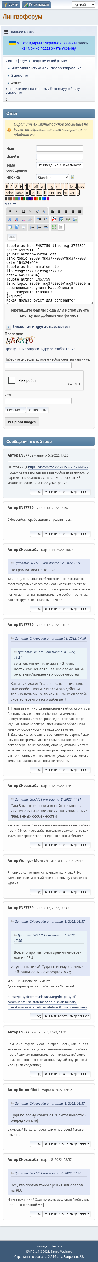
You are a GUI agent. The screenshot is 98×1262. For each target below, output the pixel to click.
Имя (10, 148)
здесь (83, 43)
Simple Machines (61, 1251)
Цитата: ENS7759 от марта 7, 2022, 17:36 (48, 1173)
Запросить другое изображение (51, 349)
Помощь (41, 1246)
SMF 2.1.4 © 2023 (37, 1251)
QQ (39, 492)
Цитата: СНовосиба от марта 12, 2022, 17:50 (50, 638)
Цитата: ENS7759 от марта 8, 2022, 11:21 (48, 799)
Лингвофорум (22, 16)
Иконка (13, 177)
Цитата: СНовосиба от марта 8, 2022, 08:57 (50, 921)
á (6, 203)
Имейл (12, 156)
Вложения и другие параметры (41, 326)
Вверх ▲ (57, 1246)
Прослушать (14, 349)
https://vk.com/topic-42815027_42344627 (58, 467)
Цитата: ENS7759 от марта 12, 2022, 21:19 (48, 563)
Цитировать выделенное (69, 492)
